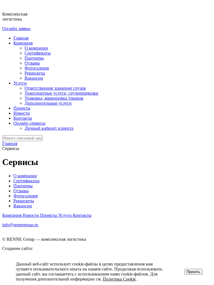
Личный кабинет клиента (49, 128)
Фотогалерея (37, 68)
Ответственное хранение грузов (55, 88)
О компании (36, 48)
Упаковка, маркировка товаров (54, 98)
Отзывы (32, 63)
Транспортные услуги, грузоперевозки (61, 93)
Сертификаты (38, 53)
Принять (193, 272)
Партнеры (34, 58)
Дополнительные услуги (48, 103)
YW (38, 248)
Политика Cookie (119, 279)
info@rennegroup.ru (20, 224)
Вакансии (34, 78)
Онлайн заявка (16, 28)
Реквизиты (35, 73)
